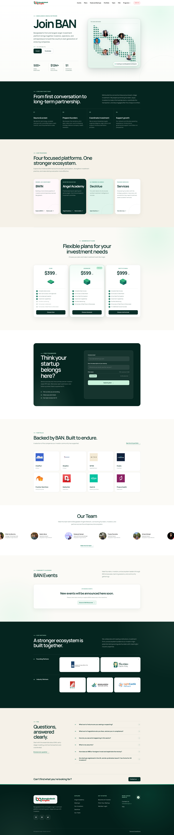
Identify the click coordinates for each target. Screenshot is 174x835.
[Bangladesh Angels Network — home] (41, 3)
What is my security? (84, 745)
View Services (121, 211)
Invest (38, 51)
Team (113, 3)
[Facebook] (42, 817)
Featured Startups (95, 3)
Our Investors (78, 806)
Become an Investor (104, 800)
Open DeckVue (94, 211)
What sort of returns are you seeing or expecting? (94, 724)
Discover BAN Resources (87, 602)
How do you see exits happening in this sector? (93, 738)
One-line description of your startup (97, 363)
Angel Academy (67, 211)
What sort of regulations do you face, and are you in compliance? (99, 731)
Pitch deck (108, 372)
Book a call (50, 211)
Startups (77, 803)
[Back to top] (138, 797)
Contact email (91, 355)
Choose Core (50, 312)
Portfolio (106, 3)
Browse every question (41, 752)
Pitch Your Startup (104, 803)
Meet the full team (87, 545)
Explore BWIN (40, 211)
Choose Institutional (123, 312)
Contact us (134, 779)
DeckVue (77, 809)
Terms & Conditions (135, 831)
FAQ (119, 3)
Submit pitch (108, 383)
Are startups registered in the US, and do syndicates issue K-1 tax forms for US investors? (103, 759)
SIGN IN (137, 3)
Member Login (102, 806)
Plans (85, 3)
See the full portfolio (133, 443)
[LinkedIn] (36, 817)
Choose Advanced (87, 312)
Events (79, 3)
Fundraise (48, 51)
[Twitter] (47, 817)
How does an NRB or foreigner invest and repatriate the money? (98, 752)
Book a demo (79, 211)
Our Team (77, 813)
